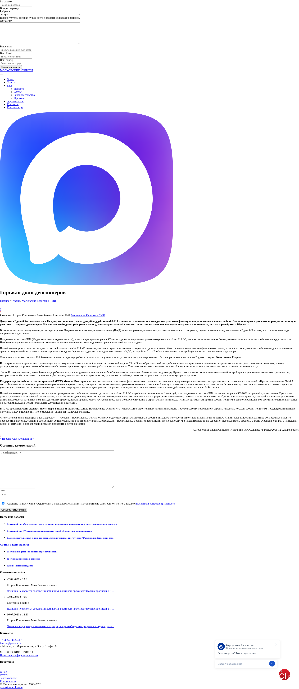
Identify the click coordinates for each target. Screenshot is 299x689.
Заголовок (6, 1)
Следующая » (26, 438)
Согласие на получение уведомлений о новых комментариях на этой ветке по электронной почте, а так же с (90, 503)
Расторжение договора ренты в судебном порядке (32, 551)
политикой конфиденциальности (155, 503)
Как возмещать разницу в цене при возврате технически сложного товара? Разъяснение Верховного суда (60, 538)
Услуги (11, 82)
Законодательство (24, 94)
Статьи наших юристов (15, 544)
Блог (9, 85)
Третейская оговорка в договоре (23, 558)
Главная (4, 300)
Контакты (13, 104)
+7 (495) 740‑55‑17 (11, 639)
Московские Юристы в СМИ (39, 300)
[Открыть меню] (1, 74)
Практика (19, 98)
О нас (10, 79)
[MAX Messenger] (86, 283)
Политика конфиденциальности (19, 655)
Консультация (15, 107)
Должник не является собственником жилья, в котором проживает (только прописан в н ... (60, 590)
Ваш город (6, 59)
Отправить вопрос (10, 67)
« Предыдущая (8, 438)
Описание (6, 20)
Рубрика (5, 11)
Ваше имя (6, 46)
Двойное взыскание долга (20, 565)
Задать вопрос (15, 101)
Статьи (18, 91)
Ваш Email (6, 53)
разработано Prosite (11, 687)
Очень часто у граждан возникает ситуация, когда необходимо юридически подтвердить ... (60, 626)
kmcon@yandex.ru (10, 643)
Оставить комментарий (13, 509)
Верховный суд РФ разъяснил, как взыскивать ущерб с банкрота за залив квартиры (49, 531)
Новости (19, 88)
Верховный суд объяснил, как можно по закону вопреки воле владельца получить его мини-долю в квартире (62, 524)
